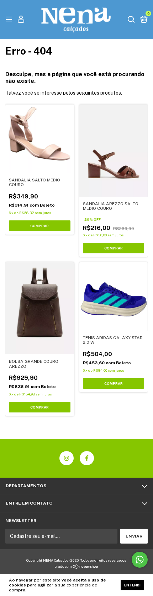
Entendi (132, 585)
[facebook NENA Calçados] (87, 458)
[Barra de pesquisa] (131, 20)
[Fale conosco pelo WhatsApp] (140, 560)
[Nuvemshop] (76, 567)
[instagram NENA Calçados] (66, 458)
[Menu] (10, 20)
